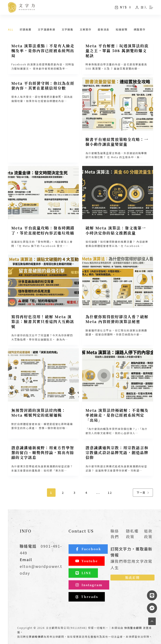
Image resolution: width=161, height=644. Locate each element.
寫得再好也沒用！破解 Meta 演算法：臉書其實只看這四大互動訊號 (42, 321)
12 (110, 492)
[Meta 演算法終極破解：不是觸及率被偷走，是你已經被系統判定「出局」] (117, 375)
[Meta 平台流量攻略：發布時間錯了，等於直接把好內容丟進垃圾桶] (43, 192)
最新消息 (103, 29)
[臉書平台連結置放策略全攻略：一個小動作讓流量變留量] (117, 104)
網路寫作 (139, 29)
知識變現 (121, 29)
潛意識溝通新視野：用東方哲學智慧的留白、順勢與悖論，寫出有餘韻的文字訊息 (42, 452)
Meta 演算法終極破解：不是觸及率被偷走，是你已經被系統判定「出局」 (117, 415)
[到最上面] (152, 621)
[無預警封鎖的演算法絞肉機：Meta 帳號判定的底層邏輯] (43, 375)
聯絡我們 (114, 533)
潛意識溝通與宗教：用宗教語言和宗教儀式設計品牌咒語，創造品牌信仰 (117, 452)
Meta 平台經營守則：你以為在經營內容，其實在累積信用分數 (42, 85)
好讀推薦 (25, 29)
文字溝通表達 (46, 29)
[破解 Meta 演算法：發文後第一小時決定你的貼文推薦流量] (117, 192)
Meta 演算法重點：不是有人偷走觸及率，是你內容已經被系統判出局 (42, 50)
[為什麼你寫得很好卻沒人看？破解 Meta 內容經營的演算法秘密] (117, 281)
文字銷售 (67, 29)
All (10, 29)
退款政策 (148, 533)
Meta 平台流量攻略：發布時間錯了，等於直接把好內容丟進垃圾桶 (42, 230)
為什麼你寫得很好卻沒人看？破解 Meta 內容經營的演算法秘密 (117, 319)
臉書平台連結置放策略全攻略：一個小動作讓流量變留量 (117, 141)
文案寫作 (85, 29)
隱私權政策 (132, 533)
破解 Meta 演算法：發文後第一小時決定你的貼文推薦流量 (116, 230)
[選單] (151, 7)
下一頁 (141, 492)
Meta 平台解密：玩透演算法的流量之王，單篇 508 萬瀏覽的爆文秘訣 (117, 50)
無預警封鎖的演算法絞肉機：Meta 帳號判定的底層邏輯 (38, 412)
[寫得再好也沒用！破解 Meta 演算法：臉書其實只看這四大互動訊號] (43, 281)
